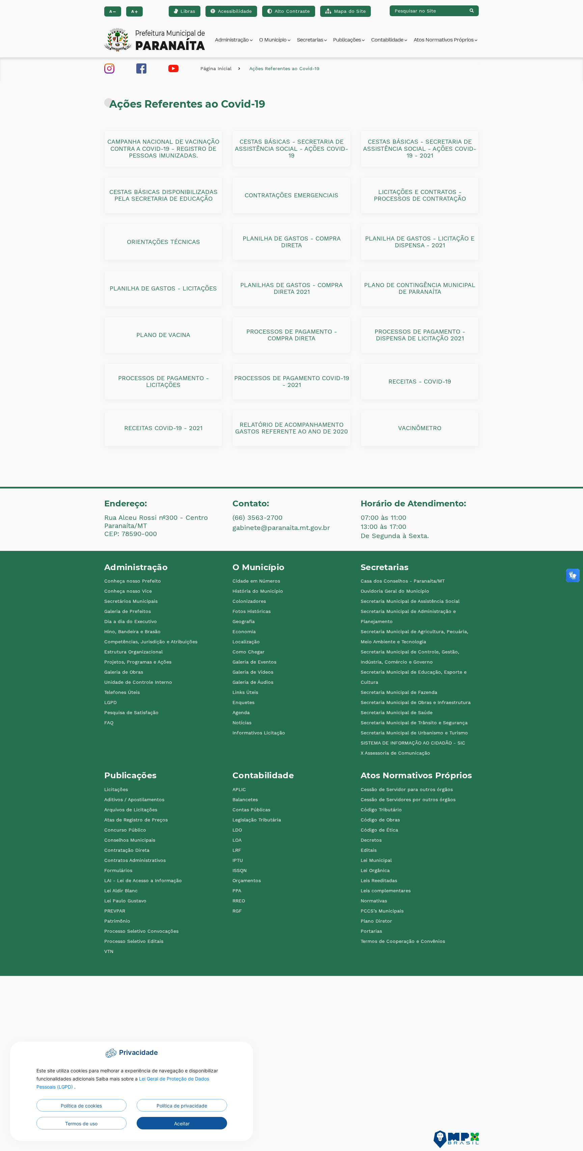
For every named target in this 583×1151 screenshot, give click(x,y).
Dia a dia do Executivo (130, 621)
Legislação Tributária (256, 819)
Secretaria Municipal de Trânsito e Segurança (414, 722)
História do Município (257, 591)
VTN (108, 951)
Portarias (371, 931)
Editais (369, 850)
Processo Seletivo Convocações (141, 931)
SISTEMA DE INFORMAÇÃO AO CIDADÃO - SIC (413, 743)
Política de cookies (81, 1105)
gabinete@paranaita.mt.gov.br (281, 528)
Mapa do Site (350, 11)
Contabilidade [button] (388, 39)
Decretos (371, 840)
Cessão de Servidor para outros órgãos (407, 789)
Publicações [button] (347, 39)
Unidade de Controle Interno (138, 682)
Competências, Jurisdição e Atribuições (150, 641)
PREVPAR (114, 911)
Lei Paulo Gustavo (125, 900)
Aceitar (182, 1123)
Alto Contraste (292, 11)
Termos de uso (81, 1123)
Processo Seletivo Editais (133, 941)
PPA (236, 890)
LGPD (110, 702)
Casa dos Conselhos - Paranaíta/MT (403, 581)
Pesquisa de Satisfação (131, 712)
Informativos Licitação (258, 732)
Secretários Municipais (131, 601)
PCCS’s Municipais (382, 911)
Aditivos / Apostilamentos (134, 799)
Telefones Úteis (122, 692)
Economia (244, 631)
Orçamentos (246, 880)
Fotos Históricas (251, 611)
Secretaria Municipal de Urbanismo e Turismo (414, 732)
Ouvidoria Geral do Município (395, 591)
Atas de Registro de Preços (136, 819)
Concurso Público (125, 830)
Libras (188, 11)
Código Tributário (381, 809)
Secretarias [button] (310, 39)
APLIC (239, 789)
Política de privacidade (182, 1105)
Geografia (243, 621)
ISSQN (239, 870)
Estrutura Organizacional (133, 651)
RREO (238, 900)
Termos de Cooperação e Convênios (403, 941)
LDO (237, 830)
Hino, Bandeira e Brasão (132, 631)
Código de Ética (379, 830)
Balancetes (245, 799)
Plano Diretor (376, 921)
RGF (237, 911)
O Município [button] (273, 39)
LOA (237, 840)
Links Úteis (245, 692)
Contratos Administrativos (135, 860)
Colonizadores (249, 601)
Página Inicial (215, 68)
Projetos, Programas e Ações (137, 662)
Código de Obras (380, 819)
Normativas (374, 900)
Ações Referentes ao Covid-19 (284, 68)
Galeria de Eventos (254, 662)
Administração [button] (232, 39)
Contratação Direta (126, 850)
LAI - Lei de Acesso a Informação (143, 880)
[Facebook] (141, 68)
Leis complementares (386, 890)
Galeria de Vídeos (252, 672)
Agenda (241, 712)
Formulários (118, 870)
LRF (236, 850)
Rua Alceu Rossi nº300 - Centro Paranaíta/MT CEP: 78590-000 (156, 525)
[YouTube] (173, 68)
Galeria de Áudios (252, 682)
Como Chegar (248, 651)
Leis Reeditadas (379, 880)
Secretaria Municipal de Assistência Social (410, 601)
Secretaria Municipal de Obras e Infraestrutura (416, 702)
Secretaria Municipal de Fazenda (399, 692)
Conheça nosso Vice (128, 591)
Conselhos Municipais (129, 840)
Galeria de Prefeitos (127, 611)
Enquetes (243, 702)
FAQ (108, 722)
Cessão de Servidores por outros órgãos (408, 799)
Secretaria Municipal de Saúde (397, 712)
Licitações (116, 789)
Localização (246, 641)
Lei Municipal (376, 860)
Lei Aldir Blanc (121, 890)
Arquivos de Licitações (130, 809)
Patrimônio (117, 921)
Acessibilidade (235, 11)
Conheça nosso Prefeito (132, 581)
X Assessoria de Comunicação (395, 753)
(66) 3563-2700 (257, 517)
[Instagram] (109, 68)
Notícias (241, 722)
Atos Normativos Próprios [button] (444, 39)
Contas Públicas (251, 809)
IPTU (237, 860)
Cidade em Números (256, 581)
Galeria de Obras (123, 672)
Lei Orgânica (375, 870)
